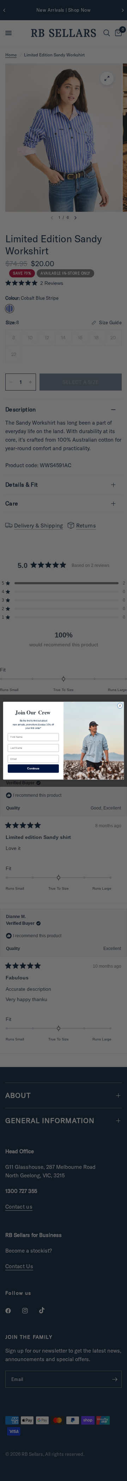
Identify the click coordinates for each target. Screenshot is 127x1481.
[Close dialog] (119, 705)
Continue (33, 768)
